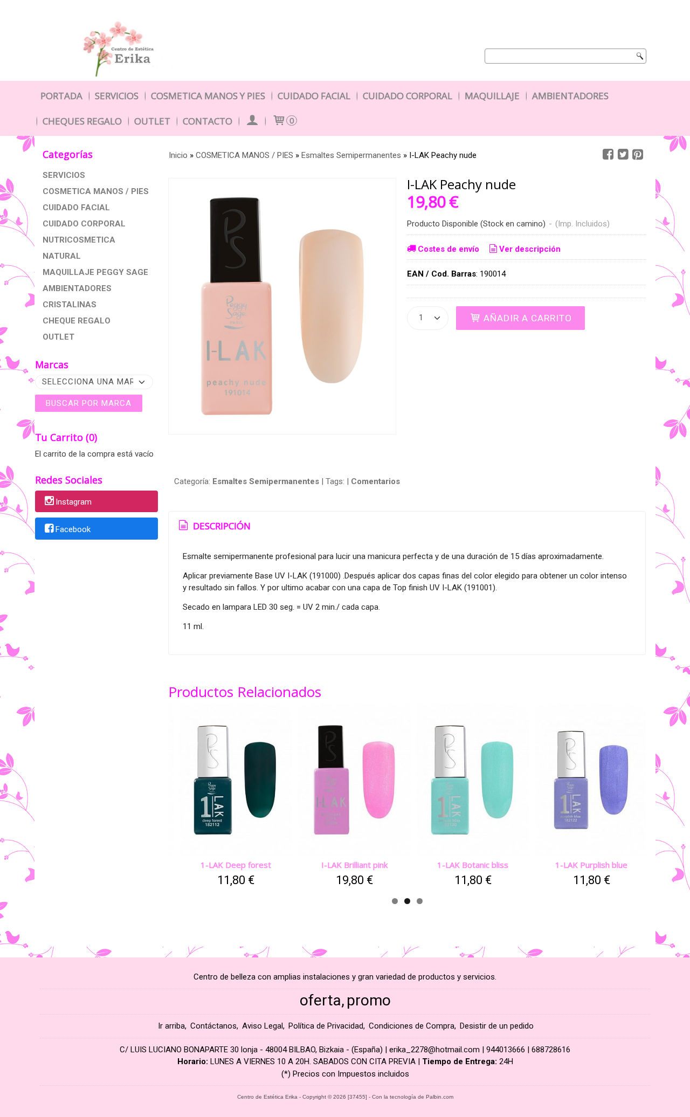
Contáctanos (213, 1026)
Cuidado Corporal (407, 95)
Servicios (117, 95)
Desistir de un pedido (497, 1026)
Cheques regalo (82, 121)
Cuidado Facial (314, 95)
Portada (61, 95)
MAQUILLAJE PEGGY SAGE (95, 272)
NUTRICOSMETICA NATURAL (79, 248)
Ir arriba (171, 1026)
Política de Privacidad (325, 1026)
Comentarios (375, 481)
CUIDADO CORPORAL (84, 224)
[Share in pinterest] (637, 155)
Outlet (152, 121)
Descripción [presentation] (221, 526)
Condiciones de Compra (411, 1026)
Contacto (207, 121)
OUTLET (58, 337)
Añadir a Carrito (526, 318)
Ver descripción (530, 249)
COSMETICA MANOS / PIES (96, 191)
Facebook (73, 529)
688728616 (551, 1049)
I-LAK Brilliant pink (354, 864)
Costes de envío (448, 249)
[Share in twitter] (623, 155)
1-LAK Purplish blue (591, 864)
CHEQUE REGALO (77, 321)
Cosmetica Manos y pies (208, 95)
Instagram (74, 502)
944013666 (505, 1049)
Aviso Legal (262, 1026)
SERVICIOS (64, 175)
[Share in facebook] (608, 155)
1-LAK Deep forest (236, 864)
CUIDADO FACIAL (76, 207)
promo (369, 1000)
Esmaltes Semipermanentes (265, 481)
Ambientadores (570, 95)
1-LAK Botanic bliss (472, 864)
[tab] (213, 526)
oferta (320, 1000)
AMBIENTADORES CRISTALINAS (77, 296)
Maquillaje (492, 95)
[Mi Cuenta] (251, 121)
